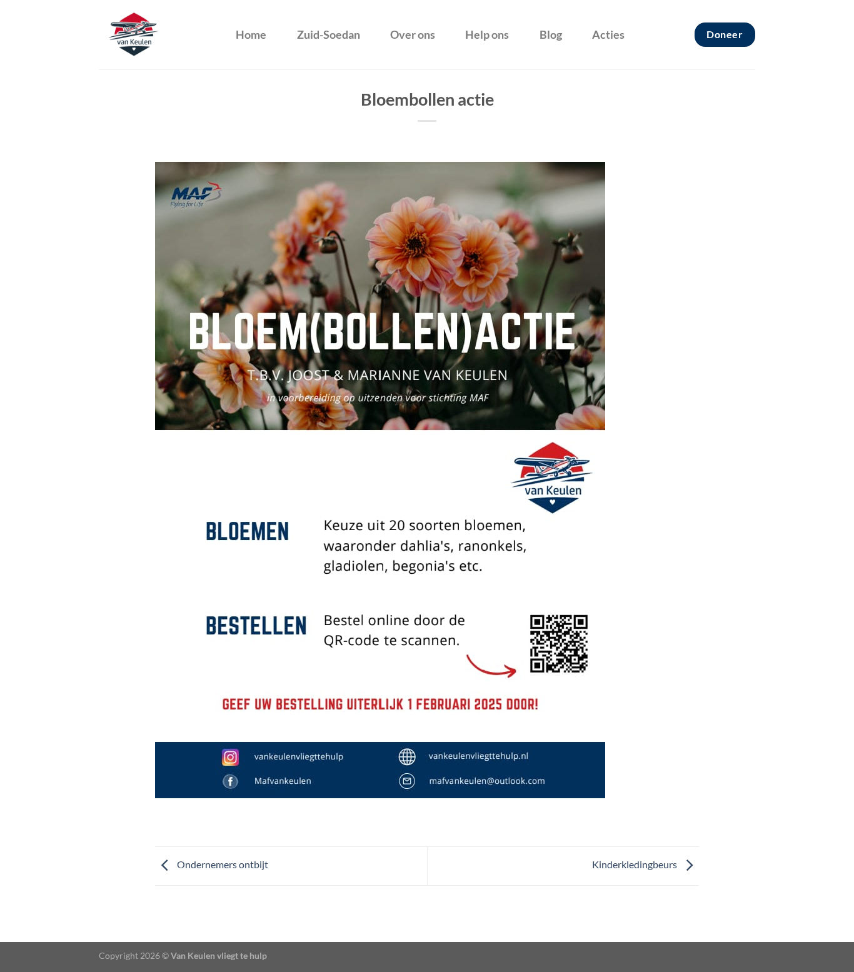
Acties (608, 34)
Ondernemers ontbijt (221, 865)
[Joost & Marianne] (154, 34)
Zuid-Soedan (328, 34)
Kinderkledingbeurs (635, 865)
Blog (551, 34)
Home (251, 34)
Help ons (487, 34)
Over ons (412, 34)
